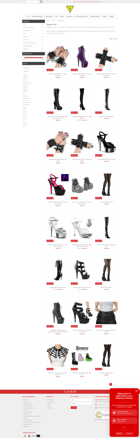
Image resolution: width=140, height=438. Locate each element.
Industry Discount (27, 420)
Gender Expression (94, 16)
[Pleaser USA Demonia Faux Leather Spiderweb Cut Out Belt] (106, 313)
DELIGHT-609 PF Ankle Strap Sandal (106, 159)
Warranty (25, 410)
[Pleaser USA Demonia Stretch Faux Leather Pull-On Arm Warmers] (106, 56)
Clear (26, 81)
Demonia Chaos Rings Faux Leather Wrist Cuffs (58, 74)
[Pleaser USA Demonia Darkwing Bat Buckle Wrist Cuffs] (58, 142)
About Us (25, 399)
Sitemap (25, 418)
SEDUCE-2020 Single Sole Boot (57, 287)
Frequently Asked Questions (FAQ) (31, 416)
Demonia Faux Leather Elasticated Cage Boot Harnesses (82, 202)
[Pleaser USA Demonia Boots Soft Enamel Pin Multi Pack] (82, 355)
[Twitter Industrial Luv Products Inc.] (68, 391)
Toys (28, 16)
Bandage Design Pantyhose (106, 373)
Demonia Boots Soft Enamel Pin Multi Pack (82, 373)
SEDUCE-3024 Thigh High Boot (106, 116)
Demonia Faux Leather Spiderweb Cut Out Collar (57, 373)
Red (26, 87)
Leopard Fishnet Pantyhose (106, 202)
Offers (49, 403)
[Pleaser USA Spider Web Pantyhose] (106, 270)
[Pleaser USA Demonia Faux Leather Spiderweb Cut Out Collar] (58, 355)
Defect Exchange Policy (29, 408)
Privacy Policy (26, 414)
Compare (77, 1)
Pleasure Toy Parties (28, 424)
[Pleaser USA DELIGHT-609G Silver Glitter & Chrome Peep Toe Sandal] (58, 227)
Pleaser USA (61, 20)
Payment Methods (27, 406)
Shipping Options (27, 403)
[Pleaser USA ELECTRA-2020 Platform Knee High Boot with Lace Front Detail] (58, 99)
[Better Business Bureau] (106, 420)
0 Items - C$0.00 (98, 1)
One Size (27, 104)
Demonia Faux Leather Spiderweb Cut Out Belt (106, 331)
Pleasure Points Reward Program (31, 422)
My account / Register (87, 1)
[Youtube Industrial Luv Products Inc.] (71, 391)
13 (25, 125)
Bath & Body (70, 16)
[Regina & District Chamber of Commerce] (106, 415)
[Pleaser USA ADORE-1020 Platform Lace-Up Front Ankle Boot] (82, 56)
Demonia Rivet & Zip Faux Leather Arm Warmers (82, 160)
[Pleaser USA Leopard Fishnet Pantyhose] (106, 184)
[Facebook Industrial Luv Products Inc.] (65, 391)
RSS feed (50, 408)
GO (41, 1)
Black (26, 77)
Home (48, 20)
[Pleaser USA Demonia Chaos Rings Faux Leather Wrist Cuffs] (58, 56)
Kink (56, 16)
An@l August (26, 426)
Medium (26, 98)
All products (51, 399)
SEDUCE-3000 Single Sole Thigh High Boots (106, 245)
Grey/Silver (27, 83)
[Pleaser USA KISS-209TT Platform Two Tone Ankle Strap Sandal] (58, 184)
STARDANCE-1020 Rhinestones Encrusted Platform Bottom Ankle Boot (58, 331)
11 (25, 121)
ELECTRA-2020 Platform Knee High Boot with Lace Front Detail (58, 117)
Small (26, 96)
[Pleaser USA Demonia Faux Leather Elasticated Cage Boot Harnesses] (82, 184)
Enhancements (49, 16)
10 (25, 119)
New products (51, 401)
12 (25, 123)
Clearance (104, 16)
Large (26, 100)
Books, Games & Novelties (81, 16)
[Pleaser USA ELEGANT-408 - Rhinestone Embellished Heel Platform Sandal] (82, 227)
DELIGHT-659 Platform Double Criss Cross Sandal (82, 331)
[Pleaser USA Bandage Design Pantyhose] (106, 355)
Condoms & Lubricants (37, 16)
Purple (26, 85)
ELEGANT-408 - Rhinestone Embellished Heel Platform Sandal (82, 245)
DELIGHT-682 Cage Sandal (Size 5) (82, 287)
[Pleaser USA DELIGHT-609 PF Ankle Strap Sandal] (106, 142)
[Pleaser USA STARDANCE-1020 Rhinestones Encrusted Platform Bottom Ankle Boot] (58, 313)
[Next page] (116, 384)
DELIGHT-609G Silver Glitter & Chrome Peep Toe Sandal (57, 245)
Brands (111, 16)
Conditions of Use (27, 412)
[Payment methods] (25, 436)
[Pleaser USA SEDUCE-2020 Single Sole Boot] (58, 270)
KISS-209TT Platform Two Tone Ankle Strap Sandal (57, 202)
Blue (26, 79)
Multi (26, 91)
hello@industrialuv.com (103, 407)
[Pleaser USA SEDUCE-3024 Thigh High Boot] (106, 99)
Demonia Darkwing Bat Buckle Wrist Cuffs (58, 160)
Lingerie (62, 16)
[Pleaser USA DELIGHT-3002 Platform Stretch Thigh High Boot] (82, 99)
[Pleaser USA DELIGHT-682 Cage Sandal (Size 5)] (82, 270)
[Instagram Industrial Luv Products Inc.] (75, 391)
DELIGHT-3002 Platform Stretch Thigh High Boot (82, 117)
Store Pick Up (26, 401)
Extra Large (27, 102)
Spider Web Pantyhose (106, 287)
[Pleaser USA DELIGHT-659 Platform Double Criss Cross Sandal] (82, 313)
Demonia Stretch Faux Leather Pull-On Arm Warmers (106, 74)
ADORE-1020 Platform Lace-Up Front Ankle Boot (82, 74)
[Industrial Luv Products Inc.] (70, 9)
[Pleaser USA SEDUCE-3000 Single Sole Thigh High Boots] (106, 227)
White (26, 89)
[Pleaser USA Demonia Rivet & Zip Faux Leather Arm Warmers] (82, 142)
